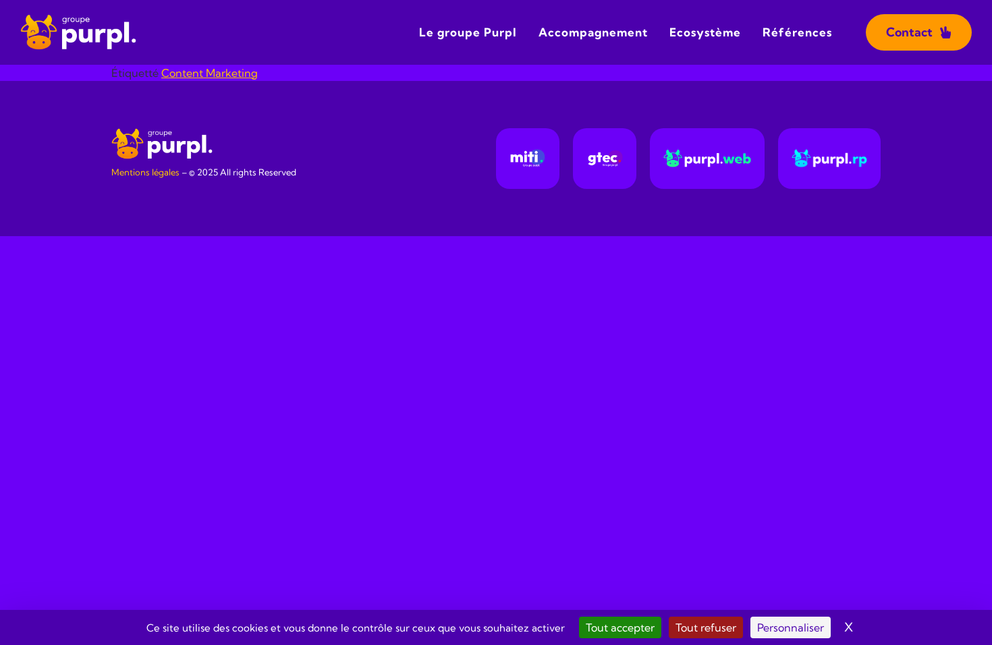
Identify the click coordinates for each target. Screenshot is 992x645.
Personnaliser (790, 627)
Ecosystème (705, 32)
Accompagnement (593, 32)
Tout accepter (620, 627)
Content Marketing (209, 73)
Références (797, 32)
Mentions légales (145, 172)
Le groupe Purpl (468, 32)
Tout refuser (706, 627)
